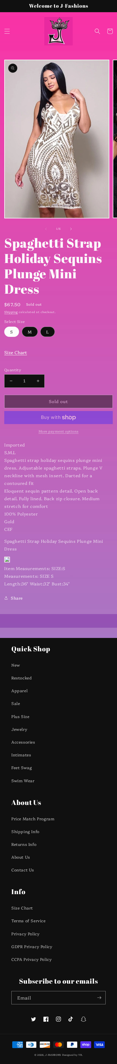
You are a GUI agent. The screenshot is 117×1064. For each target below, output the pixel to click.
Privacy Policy (25, 933)
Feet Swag (21, 767)
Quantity (12, 369)
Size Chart (15, 352)
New (15, 665)
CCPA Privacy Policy (31, 959)
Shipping (11, 312)
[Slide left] (46, 229)
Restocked (21, 678)
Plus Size (20, 716)
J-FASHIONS (53, 1054)
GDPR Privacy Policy (31, 946)
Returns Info (23, 844)
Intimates (21, 755)
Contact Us (22, 870)
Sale (15, 703)
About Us (20, 857)
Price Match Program (32, 818)
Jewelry (19, 729)
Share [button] (17, 598)
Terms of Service (28, 920)
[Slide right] (71, 229)
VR (80, 1054)
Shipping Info (25, 831)
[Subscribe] (99, 997)
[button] (7, 31)
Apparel (19, 690)
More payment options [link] (59, 431)
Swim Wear (22, 780)
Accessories (23, 742)
